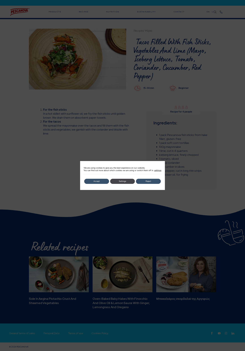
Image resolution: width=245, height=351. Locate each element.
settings (157, 170)
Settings (122, 181)
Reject (148, 181)
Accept (96, 181)
